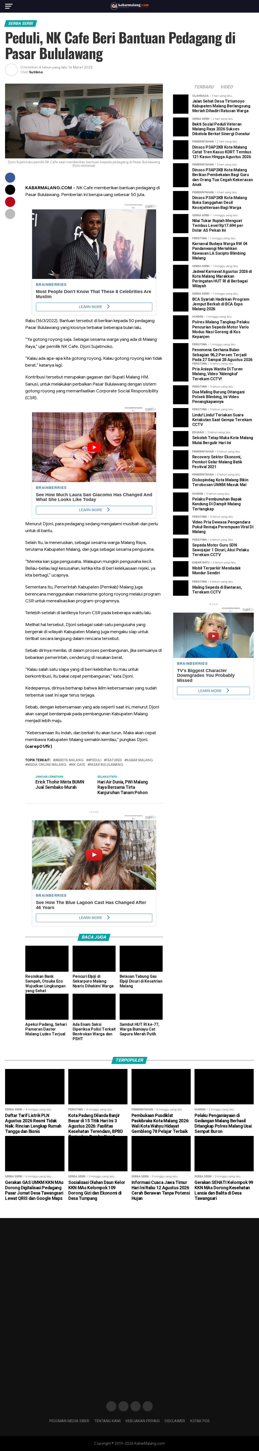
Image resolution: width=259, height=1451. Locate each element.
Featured (114, 760)
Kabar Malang (139, 760)
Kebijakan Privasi (143, 1421)
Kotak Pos (200, 1421)
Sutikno (36, 72)
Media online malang (47, 765)
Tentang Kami (107, 1421)
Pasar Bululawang (106, 765)
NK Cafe (78, 765)
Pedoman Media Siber (69, 1421)
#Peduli (94, 760)
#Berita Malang (69, 760)
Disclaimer (175, 1421)
